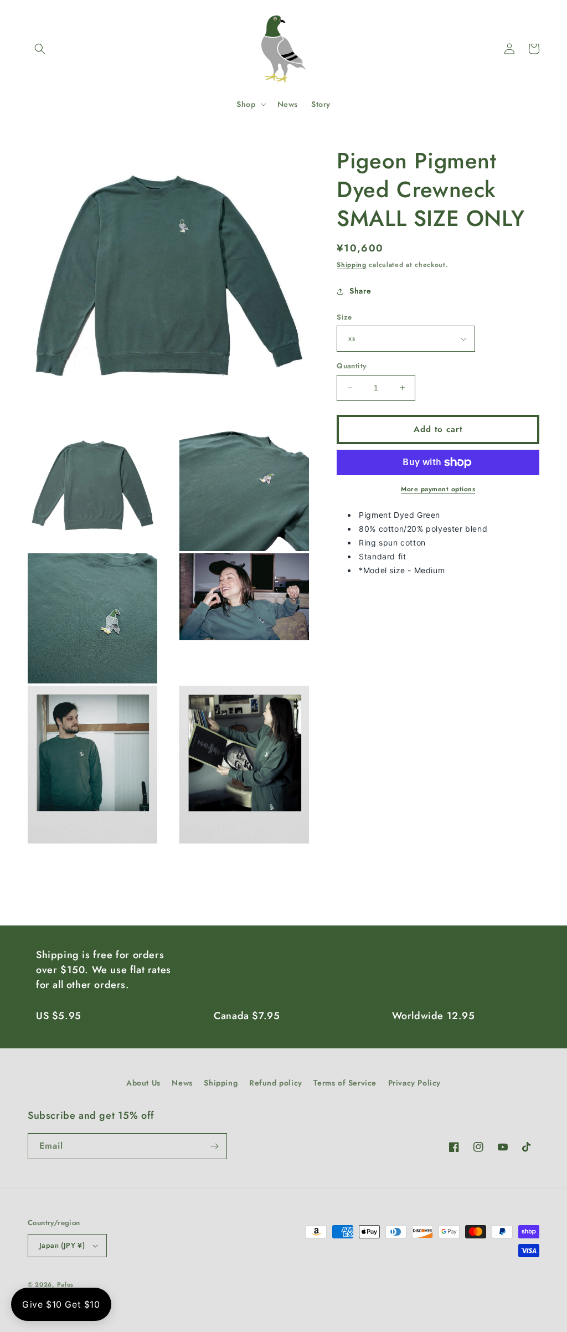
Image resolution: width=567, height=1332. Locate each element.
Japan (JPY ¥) (62, 1245)
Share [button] (360, 290)
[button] (40, 49)
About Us (143, 1082)
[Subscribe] (214, 1146)
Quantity (351, 366)
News (182, 1082)
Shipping (352, 265)
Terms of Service (345, 1082)
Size (344, 317)
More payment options (438, 489)
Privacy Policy (414, 1082)
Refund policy (275, 1082)
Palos (65, 1284)
